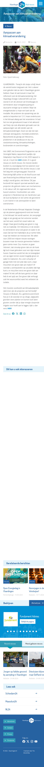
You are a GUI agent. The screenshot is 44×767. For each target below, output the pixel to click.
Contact (9, 728)
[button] (7, 631)
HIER (20, 160)
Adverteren (11, 721)
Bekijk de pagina (27, 621)
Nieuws (9, 26)
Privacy (9, 734)
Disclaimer (10, 740)
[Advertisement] (22, 342)
